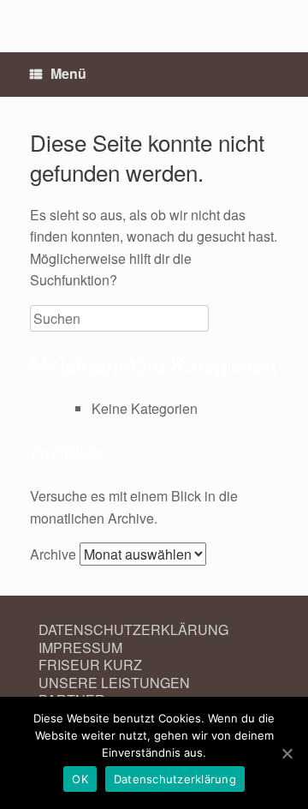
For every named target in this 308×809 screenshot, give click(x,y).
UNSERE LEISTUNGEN (114, 682)
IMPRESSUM (80, 647)
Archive (53, 554)
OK (80, 779)
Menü (68, 73)
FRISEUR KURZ (90, 664)
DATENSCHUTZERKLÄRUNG (133, 629)
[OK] (286, 753)
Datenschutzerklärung (175, 779)
